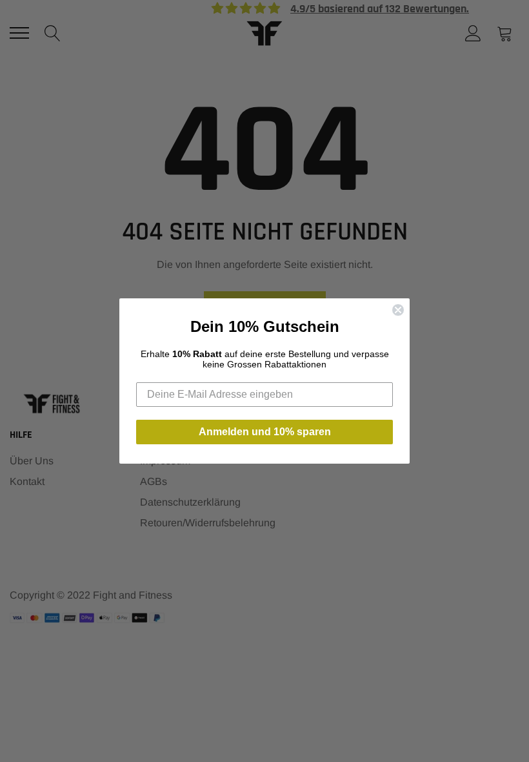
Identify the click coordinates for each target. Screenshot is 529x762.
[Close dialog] (398, 310)
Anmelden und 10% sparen (265, 431)
